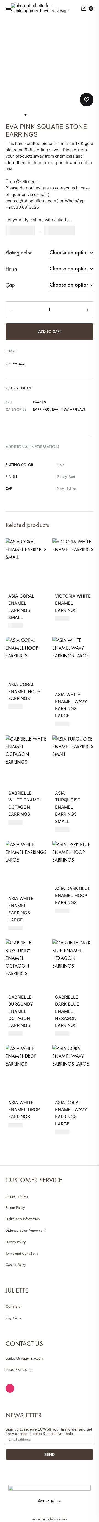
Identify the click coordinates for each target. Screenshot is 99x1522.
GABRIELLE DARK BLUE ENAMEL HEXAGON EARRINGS (67, 1011)
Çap (10, 285)
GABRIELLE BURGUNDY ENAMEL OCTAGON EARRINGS (20, 1011)
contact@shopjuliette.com (24, 1358)
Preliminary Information (23, 1219)
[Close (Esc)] (81, 6)
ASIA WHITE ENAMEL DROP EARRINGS (24, 1110)
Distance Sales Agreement (25, 1230)
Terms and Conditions (22, 1253)
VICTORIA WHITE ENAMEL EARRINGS (73, 603)
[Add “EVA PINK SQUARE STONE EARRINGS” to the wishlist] (87, 99)
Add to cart (49, 331)
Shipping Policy (17, 1196)
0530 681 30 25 (19, 1369)
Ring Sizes (13, 1318)
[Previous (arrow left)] (9, 761)
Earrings (41, 409)
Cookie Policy (16, 1264)
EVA (55, 409)
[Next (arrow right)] (89, 761)
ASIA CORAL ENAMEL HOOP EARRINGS (24, 691)
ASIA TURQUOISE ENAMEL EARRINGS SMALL (67, 807)
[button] (16, 364)
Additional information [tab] (32, 446)
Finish (11, 269)
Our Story (13, 1306)
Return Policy (18, 388)
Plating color (19, 253)
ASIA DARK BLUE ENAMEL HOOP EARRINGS (72, 895)
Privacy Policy (16, 1242)
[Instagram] (10, 1388)
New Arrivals (73, 409)
